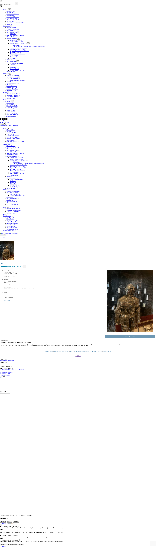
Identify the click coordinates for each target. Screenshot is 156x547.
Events (5, 207)
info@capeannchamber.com (7, 360)
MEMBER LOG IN (5, 122)
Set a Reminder (129, 336)
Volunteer (8, 176)
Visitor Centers (10, 140)
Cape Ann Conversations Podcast (15, 153)
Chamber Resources (11, 203)
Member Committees (11, 156)
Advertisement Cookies (8, 540)
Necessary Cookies (6, 526)
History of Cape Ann (11, 221)
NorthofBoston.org (5, 375)
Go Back (3, 237)
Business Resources (11, 201)
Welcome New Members (12, 147)
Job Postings (82, 351)
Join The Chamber (107, 351)
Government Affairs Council (17, 169)
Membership (6, 144)
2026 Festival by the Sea (12, 211)
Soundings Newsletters (12, 204)
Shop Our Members (15, 194)
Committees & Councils (12, 135)
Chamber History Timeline (13, 138)
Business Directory (49, 351)
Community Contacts (11, 205)
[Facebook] (1, 119)
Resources (6, 189)
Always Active (15, 526)
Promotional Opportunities (16, 179)
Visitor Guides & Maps (12, 220)
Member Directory (11, 146)
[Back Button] (2, 264)
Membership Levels (11, 150)
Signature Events (10, 213)
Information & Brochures (97, 351)
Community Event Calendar (13, 210)
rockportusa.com (10, 224)
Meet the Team (10, 131)
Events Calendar (65, 351)
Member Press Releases (12, 198)
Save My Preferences (12, 544)
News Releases (57, 351)
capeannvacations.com (12, 223)
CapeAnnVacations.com (6, 372)
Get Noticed (13, 182)
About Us (5, 128)
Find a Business (10, 226)
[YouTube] (6, 119)
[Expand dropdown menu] (18, 156)
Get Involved (13, 184)
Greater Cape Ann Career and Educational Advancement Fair (28, 163)
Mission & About (10, 130)
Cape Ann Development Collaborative (19, 168)
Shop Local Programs (12, 192)
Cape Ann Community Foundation (15, 141)
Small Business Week (12, 137)
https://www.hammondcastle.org (12, 294)
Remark (14, 531)
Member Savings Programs (17, 186)
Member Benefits (10, 149)
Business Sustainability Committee (18, 165)
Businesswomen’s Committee (17, 166)
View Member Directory (9, 230)
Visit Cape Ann (7, 216)
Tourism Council (14, 175)
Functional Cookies (7, 531)
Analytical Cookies (6, 535)
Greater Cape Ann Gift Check (17, 195)
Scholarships (16, 162)
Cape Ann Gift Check (12, 229)
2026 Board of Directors (12, 132)
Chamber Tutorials (14, 185)
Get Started (13, 181)
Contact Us (9, 143)
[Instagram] (3, 119)
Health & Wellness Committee (17, 170)
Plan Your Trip (10, 217)
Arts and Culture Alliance (16, 159)
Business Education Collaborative (18, 160)
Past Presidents (10, 134)
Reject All (9, 521)
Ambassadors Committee (16, 157)
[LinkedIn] (5, 119)
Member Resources (11, 178)
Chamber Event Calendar (13, 208)
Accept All (15, 521)
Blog (4, 214)
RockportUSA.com (5, 373)
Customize (3, 521)
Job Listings (9, 200)
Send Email (7, 300)
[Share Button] (24, 266)
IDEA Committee (14, 172)
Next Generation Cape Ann (17, 173)
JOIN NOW (3, 120)
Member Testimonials (12, 154)
